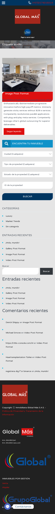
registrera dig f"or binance (18, 371)
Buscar (5, 266)
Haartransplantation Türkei (19, 357)
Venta (5, 483)
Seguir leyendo (14, 131)
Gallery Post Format (15, 248)
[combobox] (27, 154)
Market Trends (13, 221)
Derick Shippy (12, 322)
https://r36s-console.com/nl (19, 343)
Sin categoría (12, 226)
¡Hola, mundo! (12, 242)
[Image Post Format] (27, 75)
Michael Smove (13, 332)
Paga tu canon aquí (27, 37)
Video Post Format (15, 260)
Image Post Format (17, 93)
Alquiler (5, 487)
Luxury (32, 100)
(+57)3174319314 (42, 2)
